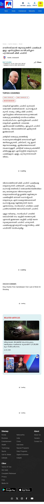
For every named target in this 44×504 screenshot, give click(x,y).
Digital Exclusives (22, 454)
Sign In (35, 5)
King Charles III (22, 97)
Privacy (4, 477)
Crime (40, 11)
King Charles (8, 97)
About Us (37, 435)
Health (4, 445)
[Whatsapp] (12, 498)
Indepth (19, 458)
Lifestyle (4, 458)
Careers (37, 438)
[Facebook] (27, 498)
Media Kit (5, 483)
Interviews (20, 445)
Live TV (40, 5)
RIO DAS (5, 470)
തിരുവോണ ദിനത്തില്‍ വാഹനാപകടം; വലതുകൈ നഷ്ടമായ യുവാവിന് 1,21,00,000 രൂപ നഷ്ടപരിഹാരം (21, 344)
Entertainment (22, 11)
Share (39, 62)
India (18, 438)
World (20, 44)
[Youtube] (32, 498)
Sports (4, 451)
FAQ (3, 480)
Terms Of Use (6, 467)
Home (6, 11)
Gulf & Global (12, 44)
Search (29, 5)
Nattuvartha (32, 11)
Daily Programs (22, 451)
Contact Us (38, 441)
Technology (6, 448)
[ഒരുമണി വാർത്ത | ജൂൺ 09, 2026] (21, 364)
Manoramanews (9, 101)
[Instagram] (22, 498)
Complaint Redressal (9, 473)
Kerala (13, 11)
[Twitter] (17, 498)
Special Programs (23, 448)
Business (5, 438)
